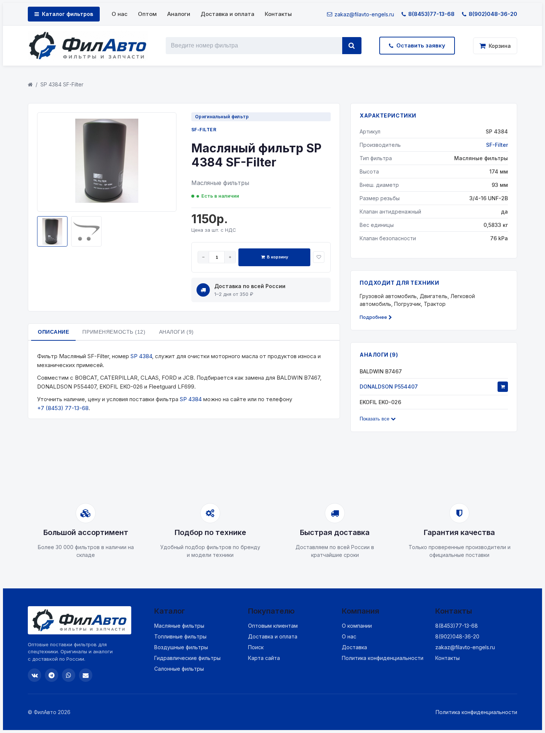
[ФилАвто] (88, 45)
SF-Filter (203, 129)
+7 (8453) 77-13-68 (63, 408)
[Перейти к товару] (503, 387)
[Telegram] (51, 675)
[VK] (34, 675)
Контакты (278, 13)
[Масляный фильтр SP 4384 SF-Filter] (107, 201)
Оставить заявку (420, 45)
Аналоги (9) (176, 332)
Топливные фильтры (180, 636)
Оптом (147, 13)
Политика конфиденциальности (382, 658)
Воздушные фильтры (181, 647)
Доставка (354, 647)
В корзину (277, 257)
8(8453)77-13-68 (431, 13)
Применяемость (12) (113, 332)
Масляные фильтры (179, 626)
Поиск (256, 647)
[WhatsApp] (68, 675)
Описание (53, 332)
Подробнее (373, 317)
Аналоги (178, 13)
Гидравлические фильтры (187, 658)
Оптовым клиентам (273, 626)
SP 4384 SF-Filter (61, 84)
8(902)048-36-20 (493, 13)
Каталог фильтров (67, 14)
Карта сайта (264, 658)
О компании (357, 626)
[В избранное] (318, 257)
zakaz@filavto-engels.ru (364, 14)
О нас (120, 13)
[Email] (85, 675)
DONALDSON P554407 (389, 386)
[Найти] (351, 45)
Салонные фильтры (179, 669)
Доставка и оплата (227, 13)
